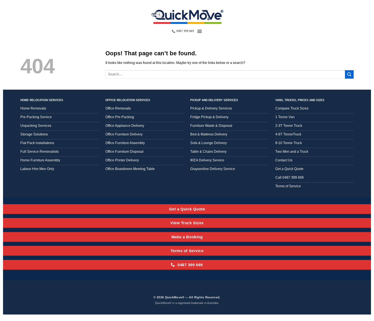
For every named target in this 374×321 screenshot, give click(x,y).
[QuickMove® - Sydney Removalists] (187, 16)
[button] (199, 31)
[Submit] (349, 74)
